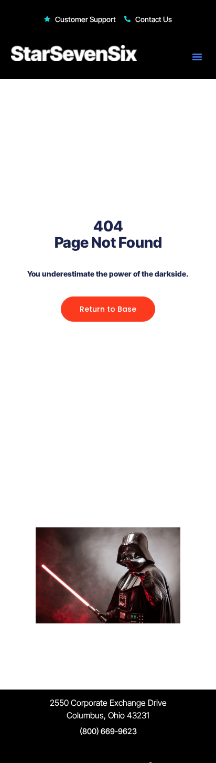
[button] (197, 57)
